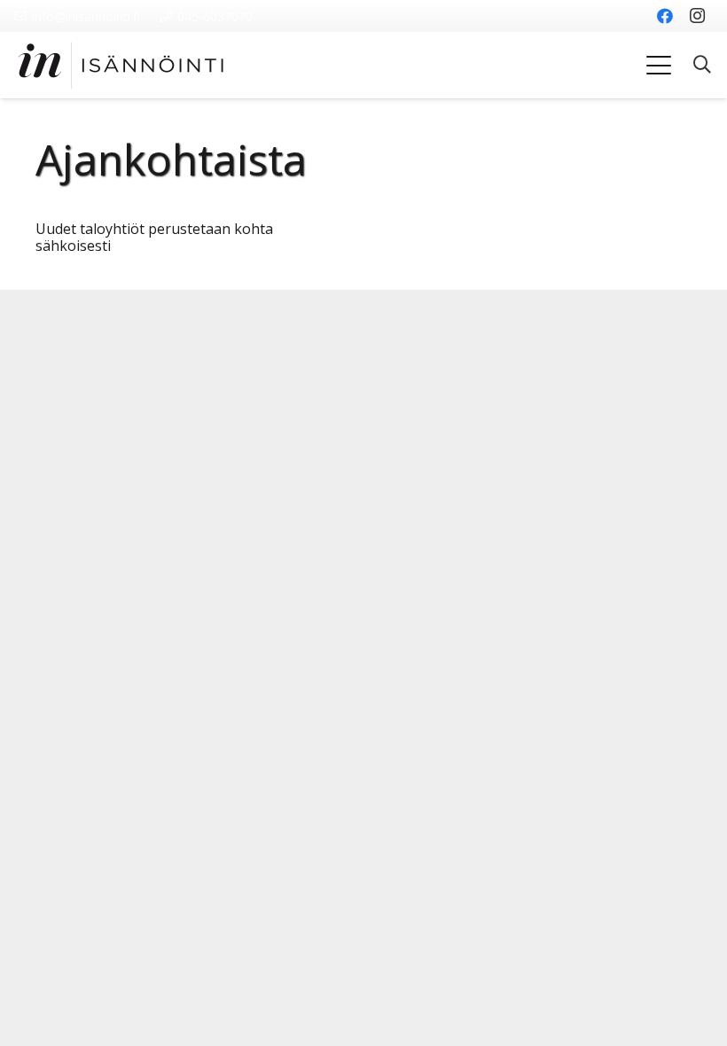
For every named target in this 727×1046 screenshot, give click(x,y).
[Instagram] (697, 16)
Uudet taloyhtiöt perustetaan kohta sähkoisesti (154, 237)
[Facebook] (665, 16)
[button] (659, 65)
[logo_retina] (120, 65)
